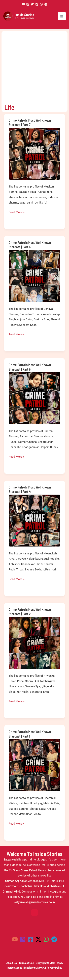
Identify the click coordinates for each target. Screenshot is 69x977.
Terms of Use (26, 963)
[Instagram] (27, 4)
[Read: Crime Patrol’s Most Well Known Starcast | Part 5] (34, 398)
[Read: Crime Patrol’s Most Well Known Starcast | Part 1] (34, 765)
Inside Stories (24, 15)
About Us (11, 963)
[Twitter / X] (38, 939)
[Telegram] (45, 4)
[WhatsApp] (41, 4)
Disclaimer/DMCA (34, 967)
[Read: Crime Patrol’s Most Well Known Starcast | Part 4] (34, 520)
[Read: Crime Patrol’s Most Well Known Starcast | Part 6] (34, 275)
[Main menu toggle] (62, 16)
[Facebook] (36, 4)
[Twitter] (32, 4)
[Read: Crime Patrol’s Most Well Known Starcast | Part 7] (34, 153)
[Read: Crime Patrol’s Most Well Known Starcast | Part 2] (34, 642)
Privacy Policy (54, 967)
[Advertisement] (34, 66)
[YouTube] (23, 4)
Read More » (16, 212)
